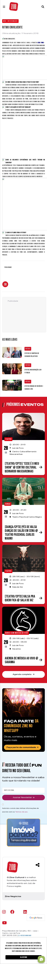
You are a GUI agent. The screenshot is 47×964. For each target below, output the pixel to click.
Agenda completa (22, 674)
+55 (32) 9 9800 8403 (25, 935)
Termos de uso (21, 812)
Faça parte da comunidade (21, 747)
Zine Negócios (13, 896)
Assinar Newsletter (22, 797)
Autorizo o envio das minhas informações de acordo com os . (20, 810)
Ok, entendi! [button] (23, 957)
